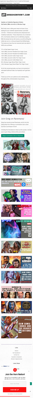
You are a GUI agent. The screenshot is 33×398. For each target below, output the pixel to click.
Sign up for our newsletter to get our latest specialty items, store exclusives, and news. (15, 378)
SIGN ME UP (14, 390)
